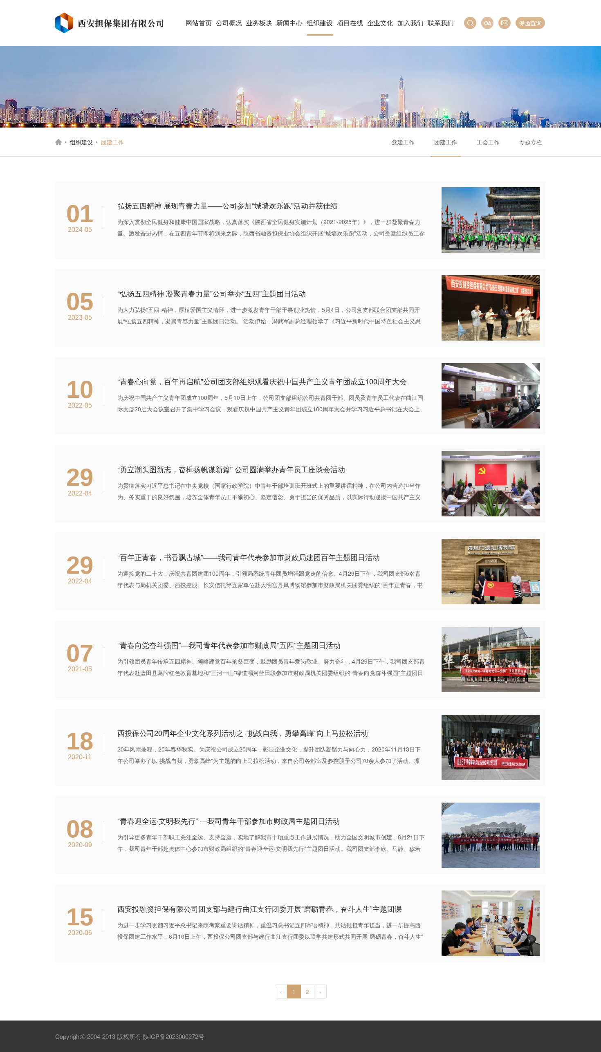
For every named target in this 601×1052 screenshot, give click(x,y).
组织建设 (320, 22)
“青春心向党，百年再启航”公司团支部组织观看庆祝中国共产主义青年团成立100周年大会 (262, 381)
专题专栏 (530, 142)
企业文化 (380, 22)
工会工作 (488, 142)
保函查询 (530, 23)
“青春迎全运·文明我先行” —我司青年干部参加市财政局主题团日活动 (228, 820)
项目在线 (350, 22)
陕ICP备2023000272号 (173, 1036)
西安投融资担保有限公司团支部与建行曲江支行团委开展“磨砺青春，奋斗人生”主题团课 (259, 908)
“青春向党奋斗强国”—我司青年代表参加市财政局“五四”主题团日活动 (229, 644)
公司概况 (229, 22)
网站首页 (199, 22)
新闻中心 (289, 22)
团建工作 (445, 142)
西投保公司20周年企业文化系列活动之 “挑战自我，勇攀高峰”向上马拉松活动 (242, 732)
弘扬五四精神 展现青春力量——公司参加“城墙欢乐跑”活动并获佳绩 (227, 205)
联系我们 (441, 22)
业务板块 (259, 22)
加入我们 (410, 22)
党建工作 (403, 142)
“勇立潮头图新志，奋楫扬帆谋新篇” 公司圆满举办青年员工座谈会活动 (231, 469)
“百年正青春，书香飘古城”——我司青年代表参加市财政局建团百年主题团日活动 (248, 557)
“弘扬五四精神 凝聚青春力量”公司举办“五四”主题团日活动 (211, 293)
